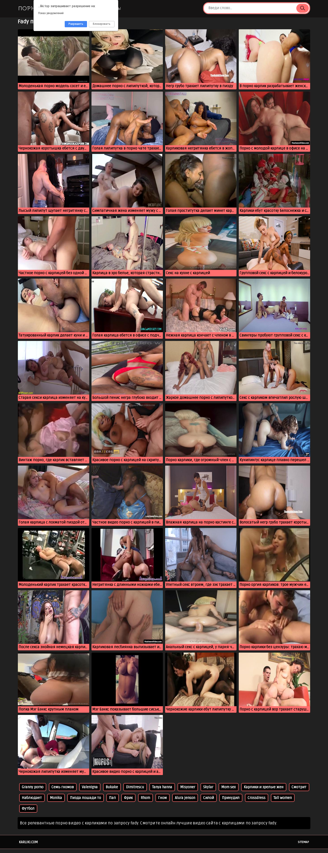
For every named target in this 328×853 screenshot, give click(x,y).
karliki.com (28, 842)
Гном (162, 798)
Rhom (145, 798)
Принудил (231, 798)
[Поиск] (302, 8)
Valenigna (90, 787)
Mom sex (228, 787)
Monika (56, 798)
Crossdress (257, 798)
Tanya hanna (162, 787)
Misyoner (187, 787)
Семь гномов (63, 787)
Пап (112, 798)
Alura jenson (185, 798)
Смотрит (299, 787)
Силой (208, 798)
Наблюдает (32, 798)
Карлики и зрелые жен (264, 787)
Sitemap (303, 842)
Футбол (28, 808)
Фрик (128, 798)
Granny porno (33, 787)
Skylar (208, 787)
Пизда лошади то (85, 798)
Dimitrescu (135, 787)
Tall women (283, 798)
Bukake (112, 787)
